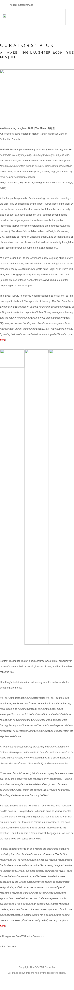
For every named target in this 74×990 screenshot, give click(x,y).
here (2, 339)
